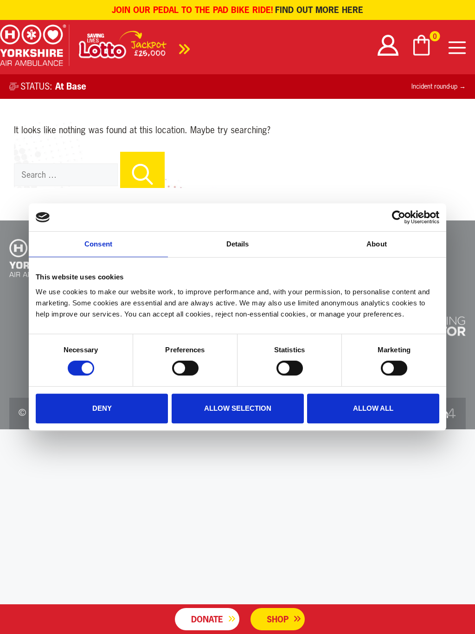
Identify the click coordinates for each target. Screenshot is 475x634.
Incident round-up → (438, 86)
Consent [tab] (98, 244)
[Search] (142, 170)
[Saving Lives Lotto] (134, 47)
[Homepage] (35, 47)
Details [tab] (237, 244)
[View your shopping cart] (422, 45)
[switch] (185, 368)
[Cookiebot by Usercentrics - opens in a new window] (398, 217)
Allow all (373, 408)
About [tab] (376, 244)
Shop (278, 619)
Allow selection (237, 408)
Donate (207, 619)
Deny (102, 408)
